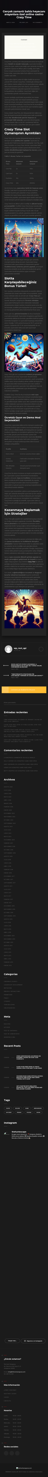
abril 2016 (7, 932)
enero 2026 (8, 810)
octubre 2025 (8, 820)
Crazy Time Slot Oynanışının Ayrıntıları (21, 43)
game (26, 1108)
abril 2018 (7, 866)
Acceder (7, 1027)
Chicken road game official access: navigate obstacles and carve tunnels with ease (21, 731)
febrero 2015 (8, 962)
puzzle (29, 1112)
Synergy (7, 1001)
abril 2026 (7, 800)
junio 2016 (7, 926)
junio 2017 (7, 893)
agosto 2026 (8, 787)
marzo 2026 (8, 804)
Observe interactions (12, 991)
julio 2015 (7, 949)
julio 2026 (7, 790)
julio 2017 (7, 890)
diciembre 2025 (9, 813)
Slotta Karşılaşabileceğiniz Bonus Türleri (22, 47)
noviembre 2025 (9, 817)
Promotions (8, 995)
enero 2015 (8, 966)
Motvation (8, 988)
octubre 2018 (8, 850)
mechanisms (38, 1108)
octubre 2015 (8, 942)
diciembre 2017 (9, 876)
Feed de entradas (10, 1031)
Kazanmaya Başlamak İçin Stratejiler (21, 53)
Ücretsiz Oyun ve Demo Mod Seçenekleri (23, 50)
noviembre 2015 (9, 939)
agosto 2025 (8, 827)
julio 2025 (7, 830)
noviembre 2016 (9, 909)
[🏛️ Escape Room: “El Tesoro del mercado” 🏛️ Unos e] (25, 1178)
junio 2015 (7, 952)
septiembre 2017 (10, 883)
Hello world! (30, 758)
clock (8, 1108)
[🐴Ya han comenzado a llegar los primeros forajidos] (25, 1154)
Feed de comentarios (12, 1034)
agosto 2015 (8, 946)
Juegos (6, 1397)
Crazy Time (31, 562)
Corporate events (10, 982)
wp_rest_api (23, 22)
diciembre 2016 (9, 906)
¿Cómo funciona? (10, 1390)
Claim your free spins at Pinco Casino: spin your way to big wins (22, 726)
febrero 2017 (8, 899)
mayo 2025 (7, 837)
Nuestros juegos (10, 1394)
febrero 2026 (8, 807)
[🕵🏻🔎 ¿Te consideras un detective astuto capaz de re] (25, 1298)
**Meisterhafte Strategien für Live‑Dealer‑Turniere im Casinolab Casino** (27, 674)
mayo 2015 (7, 956)
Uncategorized (9, 1008)
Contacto (7, 1401)
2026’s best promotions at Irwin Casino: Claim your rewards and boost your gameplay (23, 741)
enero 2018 (8, 873)
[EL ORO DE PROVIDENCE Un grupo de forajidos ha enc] (25, 1202)
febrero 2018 (8, 870)
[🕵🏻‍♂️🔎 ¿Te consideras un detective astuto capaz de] (25, 1322)
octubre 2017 (8, 880)
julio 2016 (7, 923)
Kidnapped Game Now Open (27, 761)
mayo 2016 (7, 929)
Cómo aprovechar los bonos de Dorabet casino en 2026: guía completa (23, 720)
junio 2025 (7, 833)
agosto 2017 (8, 886)
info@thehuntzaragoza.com (16, 1372)
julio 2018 (7, 860)
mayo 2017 (7, 896)
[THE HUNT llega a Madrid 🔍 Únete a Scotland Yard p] (25, 1250)
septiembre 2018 (10, 853)
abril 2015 (7, 959)
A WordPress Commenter (13, 758)
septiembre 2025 (10, 823)
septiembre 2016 (10, 916)
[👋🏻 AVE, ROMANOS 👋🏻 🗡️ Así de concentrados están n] (25, 1226)
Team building (9, 1005)
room (38, 1112)
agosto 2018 (8, 856)
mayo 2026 (7, 797)
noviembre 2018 (9, 847)
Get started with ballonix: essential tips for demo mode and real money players (23, 736)
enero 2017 (8, 903)
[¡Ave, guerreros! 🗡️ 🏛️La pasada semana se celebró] (25, 1274)
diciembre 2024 (9, 840)
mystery (8, 1112)
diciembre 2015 (9, 936)
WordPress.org (9, 1037)
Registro (7, 1024)
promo (19, 1112)
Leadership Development (13, 985)
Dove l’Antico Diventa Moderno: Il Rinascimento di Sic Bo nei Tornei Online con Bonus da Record (26, 666)
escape (17, 1108)
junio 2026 (7, 794)
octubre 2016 (8, 913)
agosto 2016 (8, 919)
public (6, 998)
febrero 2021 (8, 843)
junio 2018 (7, 863)
